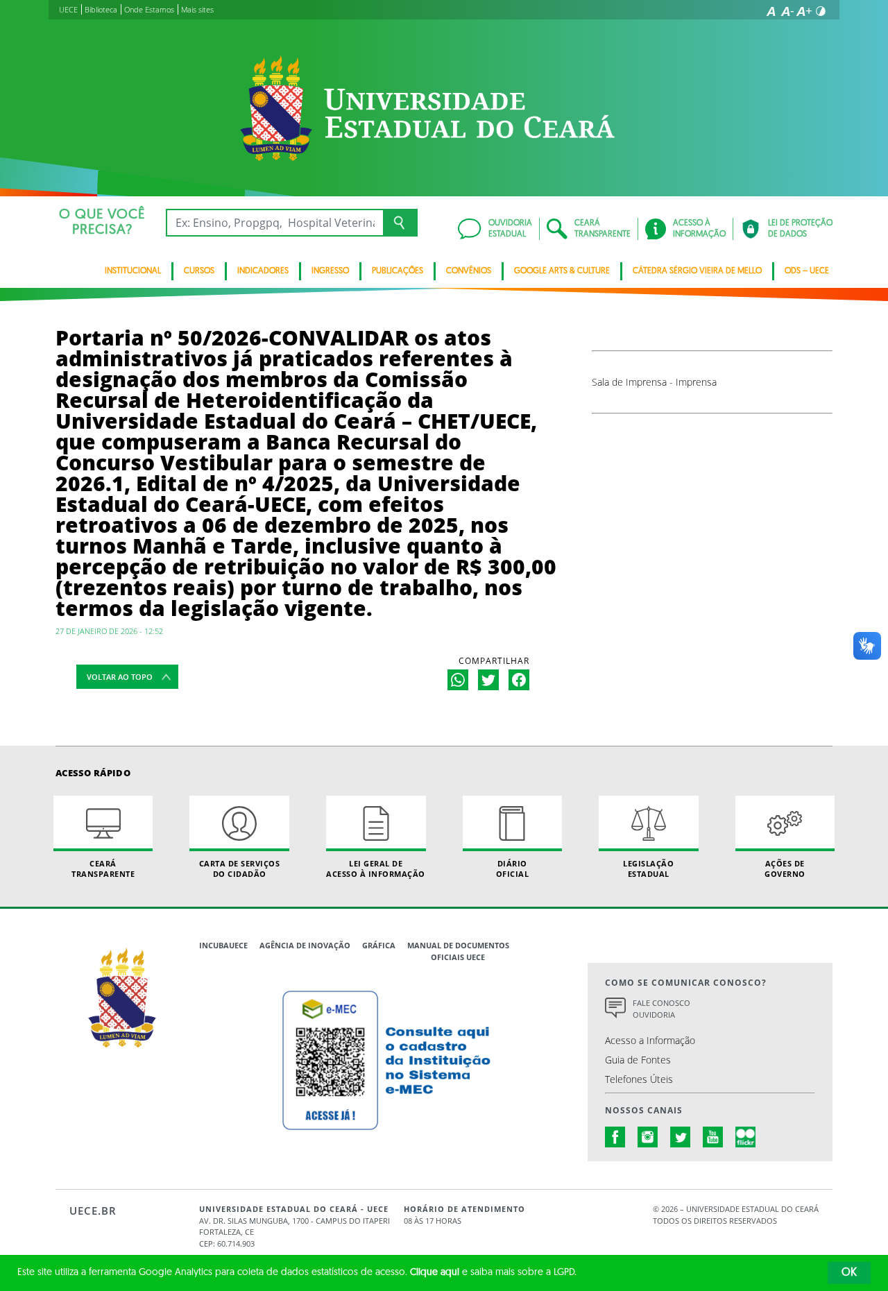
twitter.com (680, 1137)
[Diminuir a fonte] (787, 11)
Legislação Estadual (648, 868)
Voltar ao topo (120, 677)
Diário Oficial (512, 868)
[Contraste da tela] (820, 11)
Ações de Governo (785, 868)
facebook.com (615, 1137)
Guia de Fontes (638, 1059)
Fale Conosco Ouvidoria (661, 1009)
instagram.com (648, 1137)
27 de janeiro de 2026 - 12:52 (109, 631)
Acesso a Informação (650, 1040)
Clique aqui (434, 1272)
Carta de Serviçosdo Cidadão (239, 868)
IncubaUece (223, 945)
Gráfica (378, 945)
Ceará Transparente (103, 868)
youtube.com (713, 1137)
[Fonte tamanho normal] (770, 11)
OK (849, 1273)
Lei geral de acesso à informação (375, 868)
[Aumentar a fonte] (804, 11)
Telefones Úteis (639, 1079)
